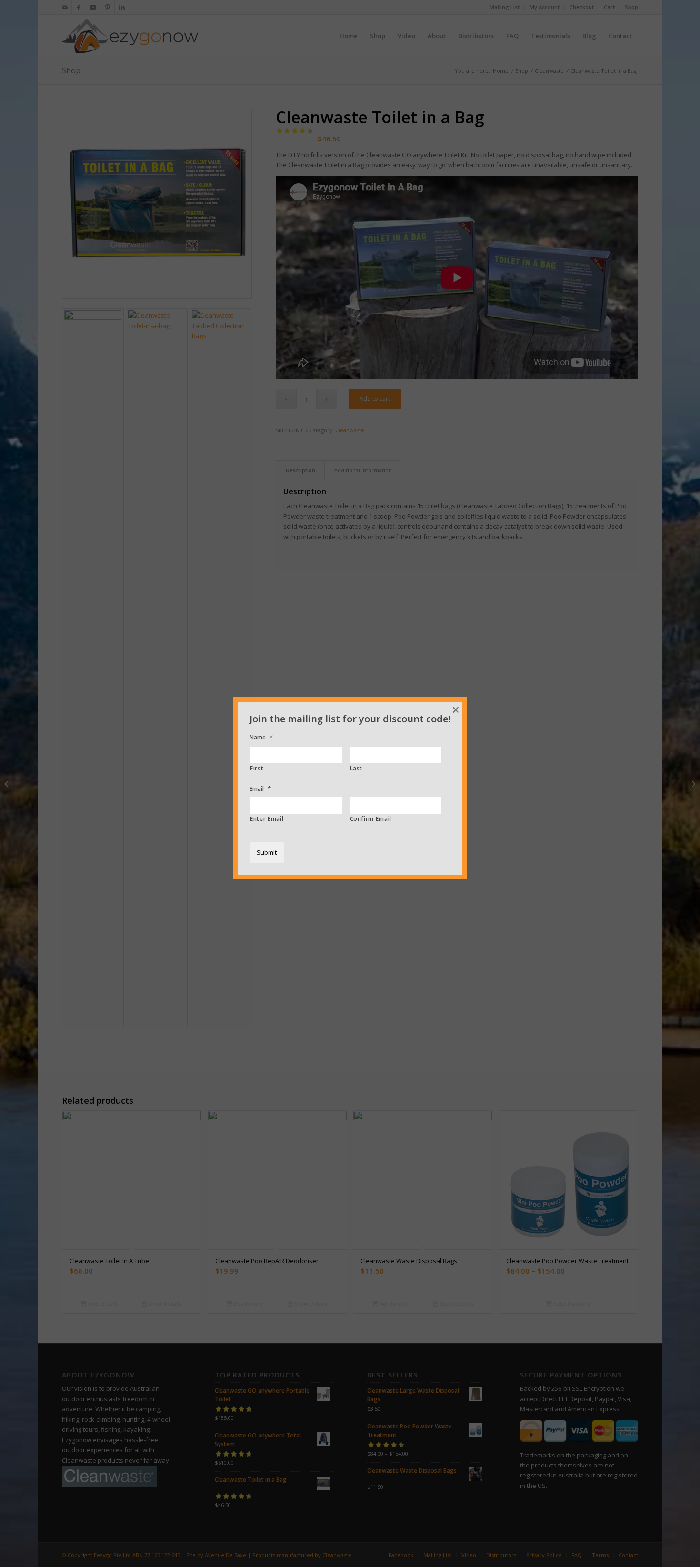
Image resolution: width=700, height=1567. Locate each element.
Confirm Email (371, 819)
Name (261, 737)
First (256, 768)
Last (356, 768)
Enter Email (266, 819)
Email (260, 789)
